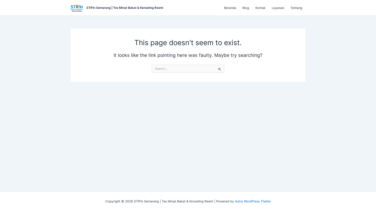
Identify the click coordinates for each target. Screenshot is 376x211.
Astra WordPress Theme (253, 201)
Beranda (230, 8)
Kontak (260, 8)
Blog (245, 8)
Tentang (296, 8)
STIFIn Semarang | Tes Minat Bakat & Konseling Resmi (124, 8)
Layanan (278, 8)
